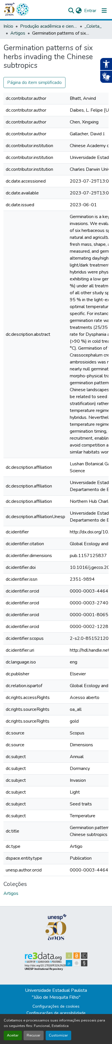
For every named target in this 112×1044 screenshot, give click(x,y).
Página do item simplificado (34, 82)
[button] (22, 9)
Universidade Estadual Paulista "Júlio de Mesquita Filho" (56, 993)
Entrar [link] (90, 11)
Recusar (33, 1035)
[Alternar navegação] (104, 10)
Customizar (58, 1035)
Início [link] (8, 26)
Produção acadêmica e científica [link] (49, 26)
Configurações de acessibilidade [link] (56, 1013)
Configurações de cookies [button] (56, 1006)
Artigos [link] (17, 33)
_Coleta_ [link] (93, 26)
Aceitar (13, 1035)
